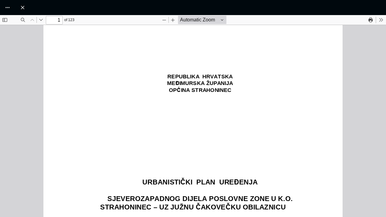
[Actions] (7, 7)
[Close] (22, 7)
